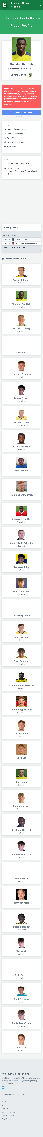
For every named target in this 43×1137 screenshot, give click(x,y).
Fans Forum (6, 1119)
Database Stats (8, 1116)
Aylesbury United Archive (15, 1073)
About (4, 1105)
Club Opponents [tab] (23, 116)
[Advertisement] (21, 203)
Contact (5, 1109)
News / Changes (8, 1112)
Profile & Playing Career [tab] (23, 112)
